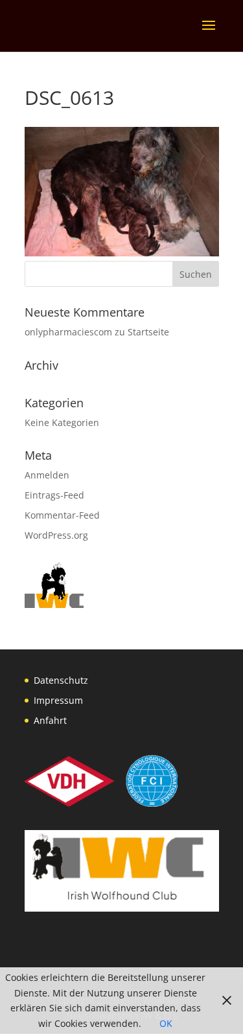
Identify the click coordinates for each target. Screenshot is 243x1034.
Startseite (148, 332)
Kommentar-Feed (62, 515)
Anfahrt (50, 720)
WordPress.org (56, 535)
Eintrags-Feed (54, 495)
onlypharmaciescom (68, 332)
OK (165, 1023)
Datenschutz (61, 680)
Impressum (58, 700)
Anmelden (47, 475)
